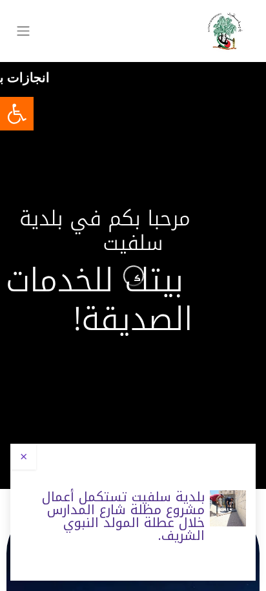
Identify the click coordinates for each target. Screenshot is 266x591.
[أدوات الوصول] (17, 113)
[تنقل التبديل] (23, 31)
